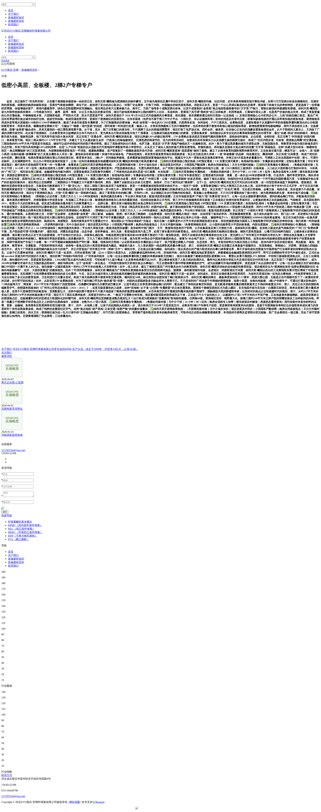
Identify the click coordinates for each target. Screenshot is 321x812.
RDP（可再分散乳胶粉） (22, 535)
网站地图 (74, 802)
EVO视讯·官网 (10, 69)
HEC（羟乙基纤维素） (21, 528)
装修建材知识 (16, 44)
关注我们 (6, 352)
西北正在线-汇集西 (12, 382)
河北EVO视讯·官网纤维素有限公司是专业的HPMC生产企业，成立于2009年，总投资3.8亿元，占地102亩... (75, 349)
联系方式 (6, 775)
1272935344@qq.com (13, 450)
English (5, 60)
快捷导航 (6, 515)
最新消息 (6, 356)
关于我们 (13, 40)
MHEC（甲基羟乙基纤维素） (25, 532)
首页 (10, 37)
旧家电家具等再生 (12, 408)
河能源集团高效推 (12, 435)
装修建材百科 (16, 47)
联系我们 (13, 51)
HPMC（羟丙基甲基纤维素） (25, 525)
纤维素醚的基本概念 (20, 521)
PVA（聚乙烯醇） (18, 539)
